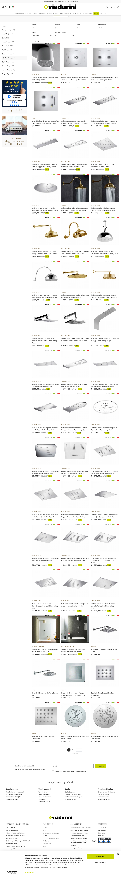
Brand (45, 846)
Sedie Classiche (70, 792)
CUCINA (90, 13)
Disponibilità (102, 24)
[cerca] (107, 7)
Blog (44, 830)
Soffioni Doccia (9, 58)
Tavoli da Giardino (44, 801)
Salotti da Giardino (103, 794)
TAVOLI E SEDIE (19, 13)
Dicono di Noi (47, 843)
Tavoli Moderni (44, 789)
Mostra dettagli (30, 872)
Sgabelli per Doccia (9, 62)
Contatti (45, 835)
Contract (103, 13)
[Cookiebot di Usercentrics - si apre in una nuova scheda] (12, 872)
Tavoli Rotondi (42, 792)
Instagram (103, 830)
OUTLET (96, 13)
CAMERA (79, 13)
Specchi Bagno (8, 66)
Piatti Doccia (7, 50)
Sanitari (5, 38)
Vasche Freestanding (9, 70)
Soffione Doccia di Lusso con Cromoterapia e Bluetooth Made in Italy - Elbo (45, 606)
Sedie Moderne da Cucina (73, 794)
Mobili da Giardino (105, 789)
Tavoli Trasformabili (44, 797)
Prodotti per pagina (60, 32)
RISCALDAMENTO (48, 13)
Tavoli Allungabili (13, 789)
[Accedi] (111, 7)
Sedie (67, 789)
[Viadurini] (60, 7)
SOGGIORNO (28, 13)
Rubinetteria (7, 46)
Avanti (78, 750)
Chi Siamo (46, 841)
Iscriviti (101, 766)
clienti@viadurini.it (11, 843)
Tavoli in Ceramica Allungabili (15, 792)
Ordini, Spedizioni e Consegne (79, 830)
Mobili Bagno (7, 34)
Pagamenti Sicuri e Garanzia (79, 838)
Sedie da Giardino (70, 799)
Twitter (102, 835)
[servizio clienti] (6, 7)
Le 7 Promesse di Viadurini (51, 838)
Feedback (46, 827)
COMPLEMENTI (64, 13)
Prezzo (78, 24)
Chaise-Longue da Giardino (106, 792)
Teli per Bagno (7, 74)
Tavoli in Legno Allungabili (14, 794)
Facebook (103, 827)
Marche (34, 24)
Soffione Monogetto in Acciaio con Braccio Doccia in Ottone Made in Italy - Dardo (45, 341)
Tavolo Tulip (42, 799)
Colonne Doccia (8, 54)
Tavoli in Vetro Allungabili (13, 797)
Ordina (34, 32)
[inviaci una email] (3, 7)
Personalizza (99, 862)
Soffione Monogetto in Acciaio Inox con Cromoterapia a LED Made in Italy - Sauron (104, 560)
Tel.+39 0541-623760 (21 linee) (15, 833)
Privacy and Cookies (77, 848)
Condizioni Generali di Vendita (79, 833)
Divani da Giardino (103, 797)
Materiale (57, 24)
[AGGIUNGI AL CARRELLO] (55, 48)
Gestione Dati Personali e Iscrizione (81, 827)
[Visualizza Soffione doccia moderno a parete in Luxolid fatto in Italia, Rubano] (84, 620)
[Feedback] (10, 7)
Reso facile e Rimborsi (77, 835)
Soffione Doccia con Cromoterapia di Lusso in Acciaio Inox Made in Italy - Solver (103, 606)
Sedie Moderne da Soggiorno (74, 797)
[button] (42, 28)
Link (88, 771)
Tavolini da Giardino (104, 799)
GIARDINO (73, 13)
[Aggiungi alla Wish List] (55, 52)
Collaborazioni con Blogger (51, 833)
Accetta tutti (100, 856)
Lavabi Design (8, 42)
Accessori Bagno (8, 30)
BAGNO (57, 13)
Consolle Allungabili (12, 799)
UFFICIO (85, 13)
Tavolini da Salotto (44, 794)
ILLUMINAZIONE (38, 13)
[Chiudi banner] (118, 854)
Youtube (102, 833)
